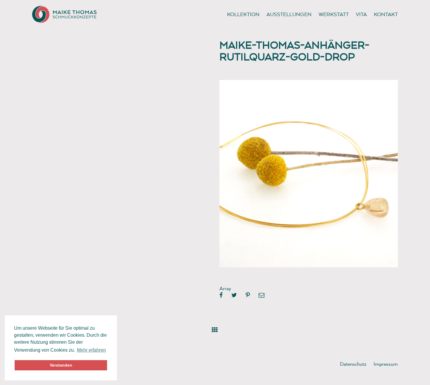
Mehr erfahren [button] (91, 350)
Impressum (386, 363)
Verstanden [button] (61, 365)
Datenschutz (353, 363)
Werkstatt (334, 14)
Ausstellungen (289, 14)
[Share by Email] (261, 295)
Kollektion (243, 14)
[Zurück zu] (215, 328)
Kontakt (386, 14)
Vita (361, 14)
